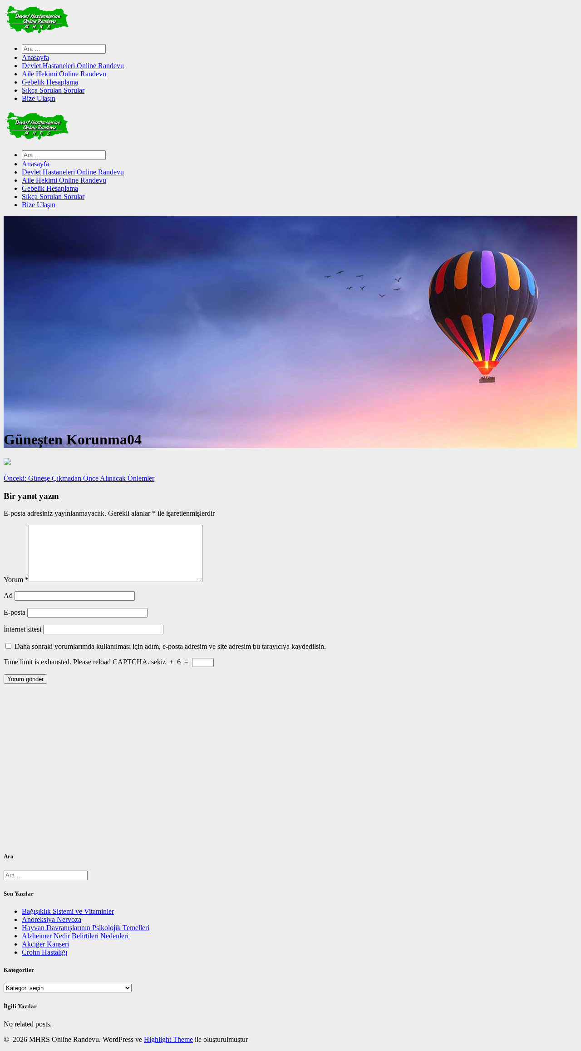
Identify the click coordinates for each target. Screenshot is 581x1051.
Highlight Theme (168, 1039)
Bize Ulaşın (38, 98)
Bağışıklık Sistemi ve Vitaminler (68, 911)
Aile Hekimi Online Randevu (64, 74)
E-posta (14, 612)
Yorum (16, 579)
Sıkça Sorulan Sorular (53, 90)
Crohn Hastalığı (44, 952)
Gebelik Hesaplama (50, 82)
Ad (8, 595)
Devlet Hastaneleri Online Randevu (73, 66)
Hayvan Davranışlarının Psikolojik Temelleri (85, 927)
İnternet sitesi (22, 629)
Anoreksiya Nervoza (51, 919)
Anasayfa (35, 57)
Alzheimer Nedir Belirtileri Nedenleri (75, 936)
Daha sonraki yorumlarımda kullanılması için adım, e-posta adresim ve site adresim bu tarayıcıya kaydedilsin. (170, 646)
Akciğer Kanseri (45, 944)
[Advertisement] (276, 771)
